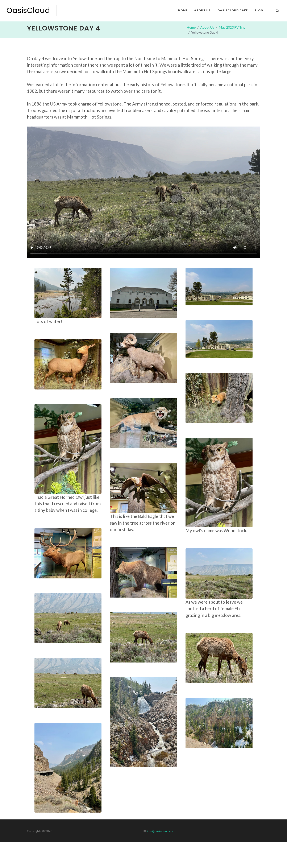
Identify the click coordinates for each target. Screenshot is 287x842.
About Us (207, 27)
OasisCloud (28, 10)
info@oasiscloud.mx (160, 831)
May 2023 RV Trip (232, 27)
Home (191, 27)
